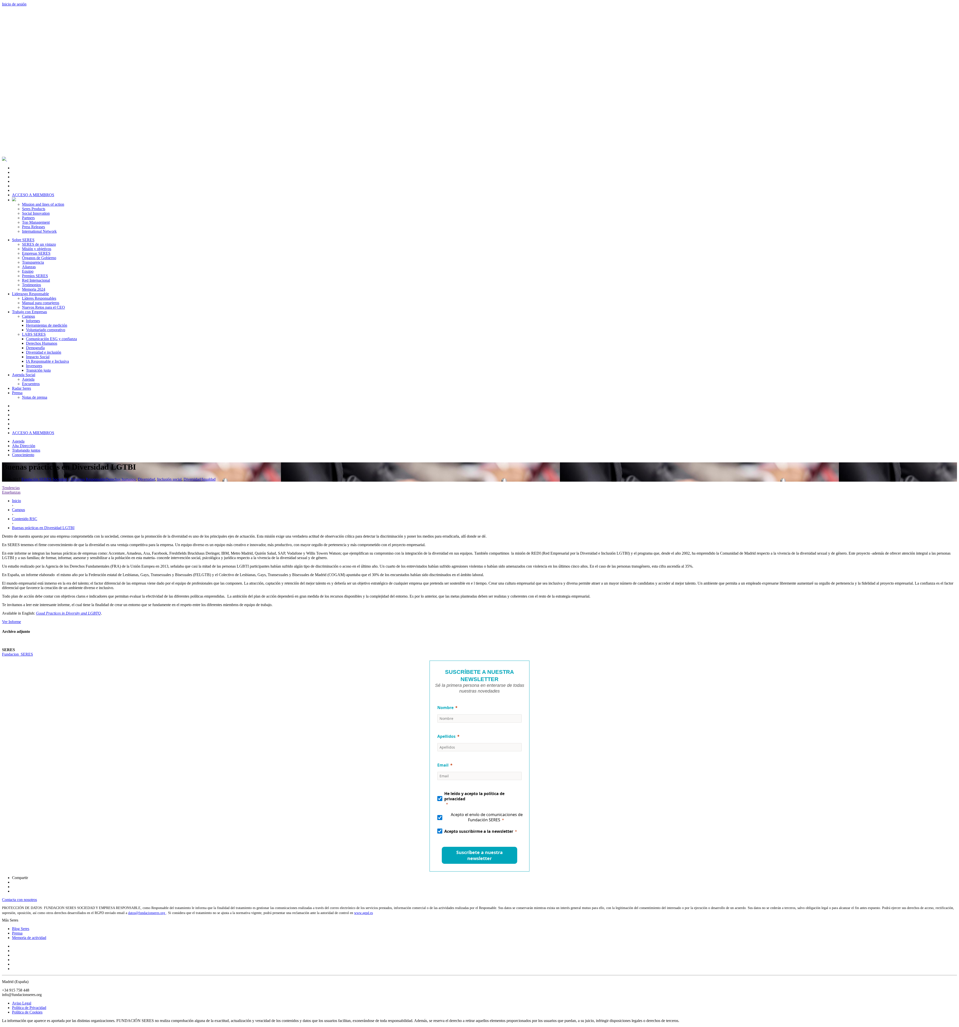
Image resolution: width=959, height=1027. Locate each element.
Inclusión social (169, 479)
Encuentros (31, 384)
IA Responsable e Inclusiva (47, 361)
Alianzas (29, 267)
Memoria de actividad (29, 938)
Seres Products (33, 209)
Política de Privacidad (29, 1008)
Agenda (28, 379)
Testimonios (31, 285)
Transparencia (33, 262)
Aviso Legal (21, 1003)
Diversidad (146, 479)
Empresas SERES (36, 253)
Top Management (36, 222)
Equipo (27, 271)
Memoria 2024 (33, 289)
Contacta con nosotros (19, 900)
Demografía (35, 348)
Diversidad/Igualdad (200, 479)
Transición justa (38, 370)
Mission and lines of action (43, 204)
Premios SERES (35, 276)
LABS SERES (34, 334)
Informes (33, 321)
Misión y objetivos (36, 249)
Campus (28, 316)
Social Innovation (36, 213)
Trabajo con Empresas (29, 312)
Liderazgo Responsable (30, 294)
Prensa (17, 393)
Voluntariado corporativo (45, 330)
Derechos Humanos (41, 343)
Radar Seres (21, 388)
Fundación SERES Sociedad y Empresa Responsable (63, 479)
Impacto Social (37, 357)
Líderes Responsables (39, 298)
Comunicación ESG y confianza (51, 339)
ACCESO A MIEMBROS (33, 195)
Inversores (34, 366)
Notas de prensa (34, 397)
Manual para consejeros (40, 303)
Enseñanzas (11, 492)
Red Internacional (36, 280)
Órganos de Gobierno (39, 258)
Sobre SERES (23, 240)
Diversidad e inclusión (43, 352)
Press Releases (33, 227)
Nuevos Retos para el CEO (43, 307)
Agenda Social (23, 375)
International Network (39, 231)
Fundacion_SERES (17, 654)
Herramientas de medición (46, 325)
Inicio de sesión (14, 4)
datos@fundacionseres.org (147, 913)
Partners (28, 218)
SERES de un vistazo (39, 244)
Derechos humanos (121, 479)
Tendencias (11, 488)
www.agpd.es (363, 913)
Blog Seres (20, 929)
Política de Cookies (27, 1012)
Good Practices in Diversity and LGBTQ (68, 613)
